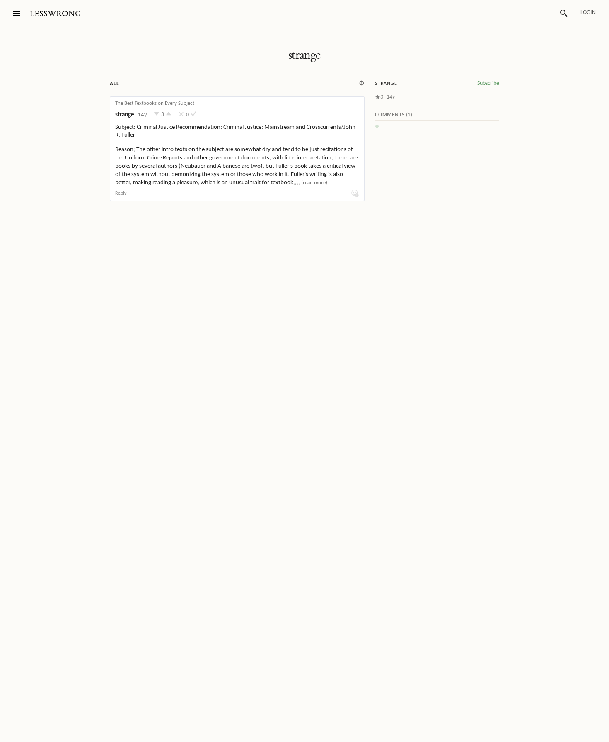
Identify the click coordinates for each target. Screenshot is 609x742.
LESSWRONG (55, 14)
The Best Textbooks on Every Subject (154, 103)
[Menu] (17, 13)
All (114, 84)
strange (304, 55)
